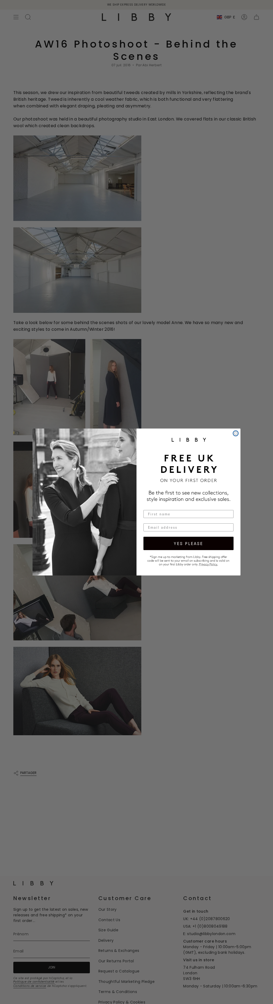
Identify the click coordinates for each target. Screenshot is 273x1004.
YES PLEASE (188, 543)
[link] (188, 560)
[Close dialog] (235, 433)
